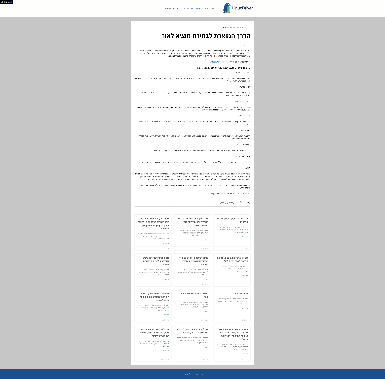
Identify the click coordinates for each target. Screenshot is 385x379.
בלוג (217, 8)
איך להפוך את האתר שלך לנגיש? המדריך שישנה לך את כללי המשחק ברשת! (192, 222)
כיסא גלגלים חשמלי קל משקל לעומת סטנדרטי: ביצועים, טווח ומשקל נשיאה (154, 297)
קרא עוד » (245, 236)
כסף (192, 8)
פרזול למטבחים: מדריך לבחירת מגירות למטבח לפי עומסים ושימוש (193, 261)
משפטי (186, 8)
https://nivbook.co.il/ (219, 62)
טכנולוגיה (205, 8)
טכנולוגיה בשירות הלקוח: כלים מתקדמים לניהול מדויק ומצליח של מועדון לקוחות (154, 332)
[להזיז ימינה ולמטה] (2, 2)
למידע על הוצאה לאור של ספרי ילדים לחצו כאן (231, 193)
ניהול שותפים (241, 293)
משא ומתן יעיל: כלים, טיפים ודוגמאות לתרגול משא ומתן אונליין (155, 261)
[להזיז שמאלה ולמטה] (1, 2)
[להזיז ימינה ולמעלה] (2, 1)
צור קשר (179, 8)
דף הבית (247, 27)
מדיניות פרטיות (169, 8)
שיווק (198, 8)
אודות (212, 8)
